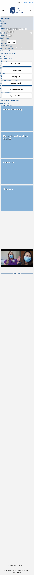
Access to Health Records (8, 86)
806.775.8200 (28, 2)
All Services (4, 61)
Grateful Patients (6, 106)
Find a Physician (16, 64)
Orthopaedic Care (6, 51)
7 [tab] (23, 47)
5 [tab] (20, 47)
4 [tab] (18, 47)
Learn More (11, 42)
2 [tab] (15, 47)
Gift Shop (3, 73)
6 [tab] (21, 47)
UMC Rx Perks (5, 56)
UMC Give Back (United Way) (10, 100)
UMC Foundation (6, 93)
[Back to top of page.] (31, 572)
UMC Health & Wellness (8, 53)
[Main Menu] (30, 10)
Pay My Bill (16, 77)
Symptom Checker (6, 58)
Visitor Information (16, 89)
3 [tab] (16, 47)
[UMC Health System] (17, 10)
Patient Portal (16, 83)
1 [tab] (13, 47)
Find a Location (16, 70)
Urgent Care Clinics (16, 96)
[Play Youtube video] (17, 258)
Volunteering (4, 103)
